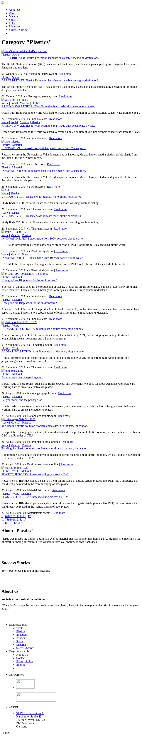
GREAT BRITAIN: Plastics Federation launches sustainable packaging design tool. (50, 57)
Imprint (20, 664)
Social (12, 19)
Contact (20, 658)
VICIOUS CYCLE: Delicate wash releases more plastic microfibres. (41, 196)
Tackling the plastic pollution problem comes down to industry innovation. (44, 425)
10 (12, 516)
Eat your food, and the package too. (22, 377)
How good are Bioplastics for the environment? (29, 280)
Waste (12, 13)
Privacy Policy (24, 661)
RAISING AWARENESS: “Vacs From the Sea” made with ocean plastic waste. (48, 106)
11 (15, 516)
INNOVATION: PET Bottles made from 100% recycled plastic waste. (42, 238)
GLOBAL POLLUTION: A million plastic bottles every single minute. (42, 328)
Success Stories (18, 29)
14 (24, 516)
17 (29, 516)
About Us (14, 9)
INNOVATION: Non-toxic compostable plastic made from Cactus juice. (43, 148)
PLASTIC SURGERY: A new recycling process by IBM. (35, 474)
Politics (13, 23)
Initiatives (14, 26)
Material (13, 16)
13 (21, 516)
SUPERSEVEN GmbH (30, 713)
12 (18, 516)
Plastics (5, 54)
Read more (65, 73)
